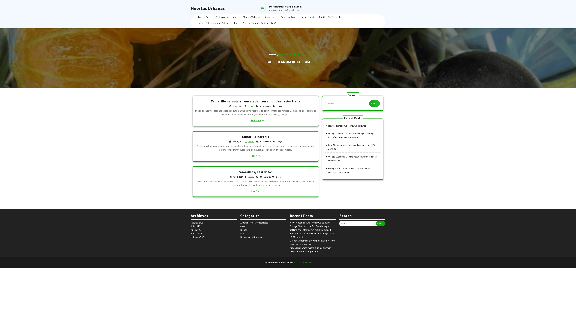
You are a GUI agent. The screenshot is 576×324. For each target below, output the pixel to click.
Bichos (243, 229)
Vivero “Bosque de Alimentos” (259, 23)
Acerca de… (204, 17)
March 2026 (196, 233)
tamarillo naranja (255, 137)
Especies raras (288, 17)
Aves (242, 226)
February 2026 (198, 237)
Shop (235, 23)
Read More (256, 120)
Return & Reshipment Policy (213, 23)
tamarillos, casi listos (255, 172)
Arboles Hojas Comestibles (254, 222)
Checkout (270, 17)
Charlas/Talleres (251, 17)
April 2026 (196, 229)
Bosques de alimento (251, 237)
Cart (235, 17)
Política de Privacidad (330, 17)
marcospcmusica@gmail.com (284, 10)
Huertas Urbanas (208, 8)
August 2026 (197, 222)
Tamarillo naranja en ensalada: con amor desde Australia (256, 101)
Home (273, 54)
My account (308, 17)
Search (374, 103)
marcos (251, 106)
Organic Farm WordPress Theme (288, 262)
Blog (242, 233)
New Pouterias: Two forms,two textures (347, 125)
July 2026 (195, 226)
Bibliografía (222, 17)
